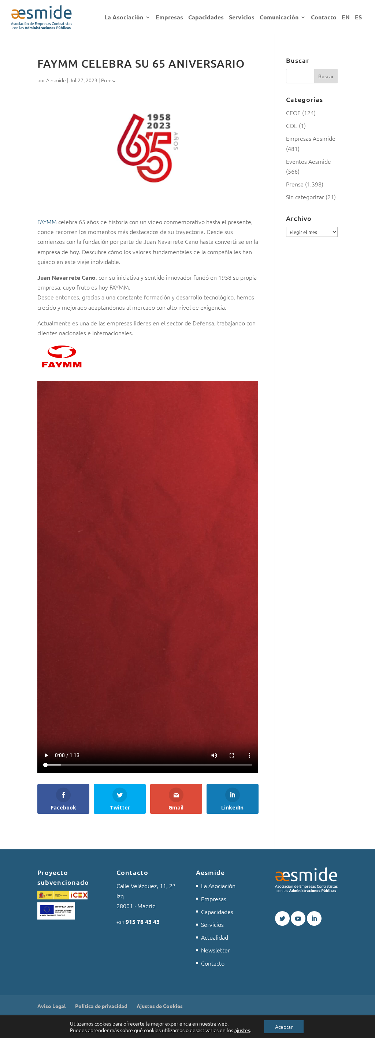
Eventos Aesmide (308, 161)
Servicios (242, 18)
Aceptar (284, 1026)
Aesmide (56, 80)
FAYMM (47, 222)
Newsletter (215, 950)
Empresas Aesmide (310, 138)
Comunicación (279, 18)
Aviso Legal (51, 1006)
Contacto (324, 18)
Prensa (108, 80)
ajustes (242, 1030)
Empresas (169, 18)
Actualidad (214, 937)
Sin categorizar (305, 197)
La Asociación (123, 18)
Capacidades (206, 18)
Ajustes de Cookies (160, 1006)
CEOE (293, 113)
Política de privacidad (101, 1006)
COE (291, 125)
